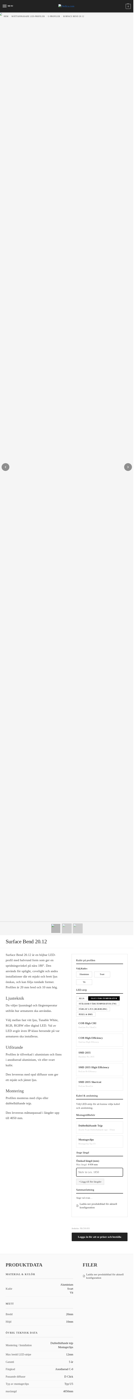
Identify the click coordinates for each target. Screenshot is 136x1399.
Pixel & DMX (86, 1014)
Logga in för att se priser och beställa (99, 1236)
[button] (128, 6)
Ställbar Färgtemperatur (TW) (98, 1004)
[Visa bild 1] (56, 928)
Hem (6, 16)
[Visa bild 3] (78, 928)
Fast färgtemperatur (104, 998)
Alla (81, 998)
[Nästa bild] (128, 467)
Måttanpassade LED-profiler (28, 16)
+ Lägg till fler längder (90, 1181)
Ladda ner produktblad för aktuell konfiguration (98, 1205)
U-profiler (54, 16)
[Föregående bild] (5, 467)
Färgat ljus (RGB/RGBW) (93, 1009)
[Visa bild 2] (67, 928)
